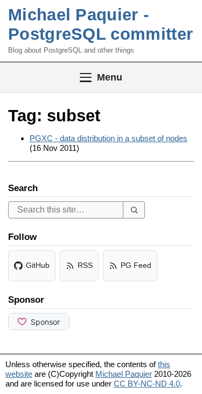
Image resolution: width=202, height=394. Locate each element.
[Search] (134, 209)
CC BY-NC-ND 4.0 (147, 383)
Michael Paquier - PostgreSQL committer (100, 24)
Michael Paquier (123, 373)
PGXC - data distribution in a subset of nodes (108, 138)
